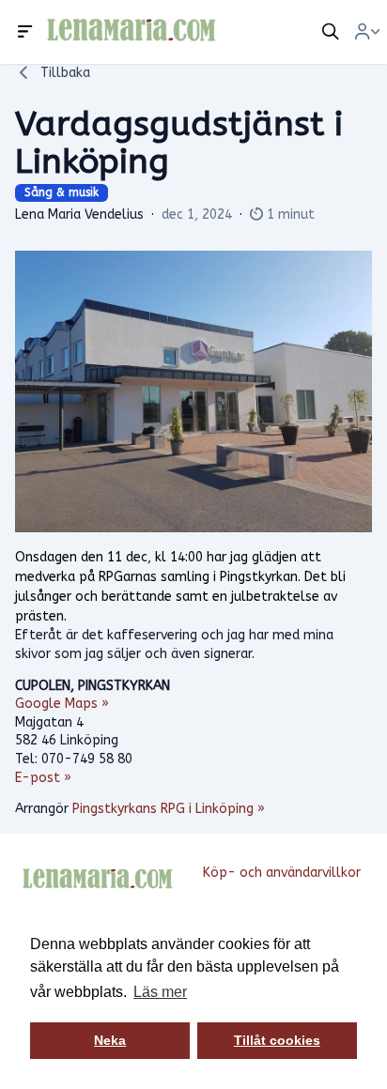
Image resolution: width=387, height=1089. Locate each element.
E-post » (43, 778)
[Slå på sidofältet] (25, 32)
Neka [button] (110, 1040)
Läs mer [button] (160, 992)
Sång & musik (61, 192)
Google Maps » (62, 704)
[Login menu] (367, 32)
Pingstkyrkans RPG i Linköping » (168, 809)
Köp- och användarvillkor (282, 873)
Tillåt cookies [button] (277, 1040)
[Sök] (330, 32)
